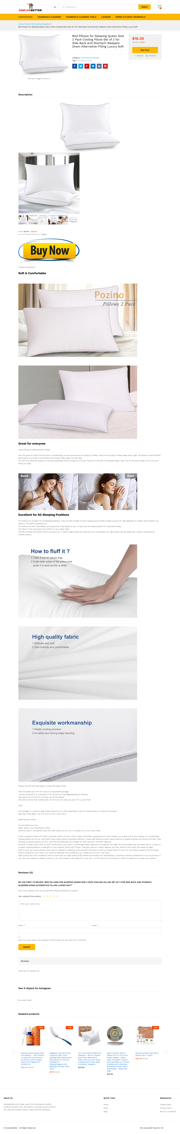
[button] (151, 55)
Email (95, 925)
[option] (32, 1049)
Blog (105, 1111)
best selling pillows (84, 61)
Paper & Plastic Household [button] (131, 17)
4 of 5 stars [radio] (54, 896)
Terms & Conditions (168, 1111)
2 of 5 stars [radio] (47, 896)
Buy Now (145, 50)
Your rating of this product (29, 896)
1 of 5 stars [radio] (44, 896)
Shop (106, 1108)
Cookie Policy (165, 1105)
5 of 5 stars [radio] (57, 896)
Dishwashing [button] (25, 17)
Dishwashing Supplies (90, 58)
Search (144, 7)
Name (21, 925)
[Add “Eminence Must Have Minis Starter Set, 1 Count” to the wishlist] (149, 1048)
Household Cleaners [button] (49, 17)
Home (106, 1105)
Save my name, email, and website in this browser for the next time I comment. (52, 940)
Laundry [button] (106, 17)
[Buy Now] (24, 1048)
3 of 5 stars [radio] (51, 896)
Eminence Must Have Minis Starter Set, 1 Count (147, 1054)
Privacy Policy (166, 1108)
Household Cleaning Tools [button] (81, 17)
